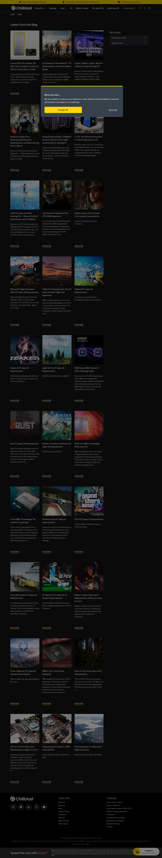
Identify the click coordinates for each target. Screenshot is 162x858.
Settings (113, 109)
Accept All (63, 109)
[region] (82, 101)
